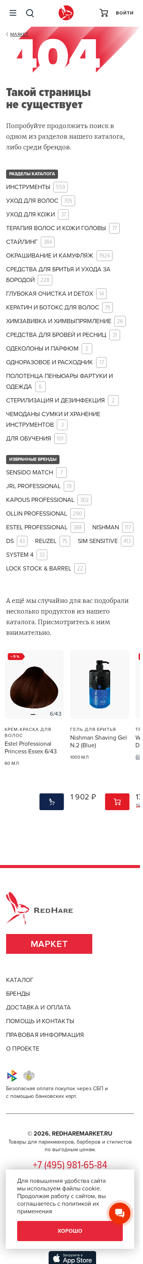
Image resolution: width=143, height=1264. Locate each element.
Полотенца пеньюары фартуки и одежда (59, 381)
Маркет (49, 944)
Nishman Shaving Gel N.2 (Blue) (98, 741)
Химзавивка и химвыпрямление (64, 321)
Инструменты (35, 187)
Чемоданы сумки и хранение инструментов (53, 419)
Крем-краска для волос (28, 732)
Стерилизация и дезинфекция (60, 401)
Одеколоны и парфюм (47, 349)
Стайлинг (29, 242)
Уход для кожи (36, 215)
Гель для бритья (93, 729)
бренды (18, 994)
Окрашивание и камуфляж (58, 256)
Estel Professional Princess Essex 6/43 (31, 747)
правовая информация (45, 1035)
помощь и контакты (40, 1021)
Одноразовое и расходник (55, 363)
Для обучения (35, 439)
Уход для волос (39, 201)
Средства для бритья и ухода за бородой (58, 275)
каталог (20, 980)
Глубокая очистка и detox (55, 294)
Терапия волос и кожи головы (61, 228)
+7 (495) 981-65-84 (70, 1166)
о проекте (22, 1049)
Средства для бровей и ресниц (61, 335)
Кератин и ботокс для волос (58, 308)
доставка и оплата (38, 1007)
